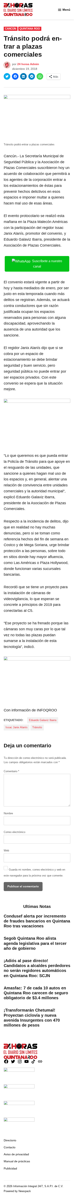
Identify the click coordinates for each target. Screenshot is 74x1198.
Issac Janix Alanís (17, 727)
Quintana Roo (30, 28)
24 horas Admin (28, 64)
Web (6, 850)
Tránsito (37, 727)
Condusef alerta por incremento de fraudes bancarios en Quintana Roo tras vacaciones (37, 921)
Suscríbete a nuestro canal (47, 263)
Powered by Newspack (17, 1191)
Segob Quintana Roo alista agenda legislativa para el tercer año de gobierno (35, 943)
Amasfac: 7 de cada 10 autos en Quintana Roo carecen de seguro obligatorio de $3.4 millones (36, 993)
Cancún (10, 28)
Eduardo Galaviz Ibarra (42, 720)
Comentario (11, 771)
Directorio (10, 1140)
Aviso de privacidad (16, 1154)
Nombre (8, 813)
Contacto (9, 1147)
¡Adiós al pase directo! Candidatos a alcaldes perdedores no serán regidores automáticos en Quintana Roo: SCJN (37, 968)
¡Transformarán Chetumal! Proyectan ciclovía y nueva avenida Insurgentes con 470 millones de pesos (32, 1017)
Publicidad (10, 1168)
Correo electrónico (14, 832)
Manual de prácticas (17, 1161)
